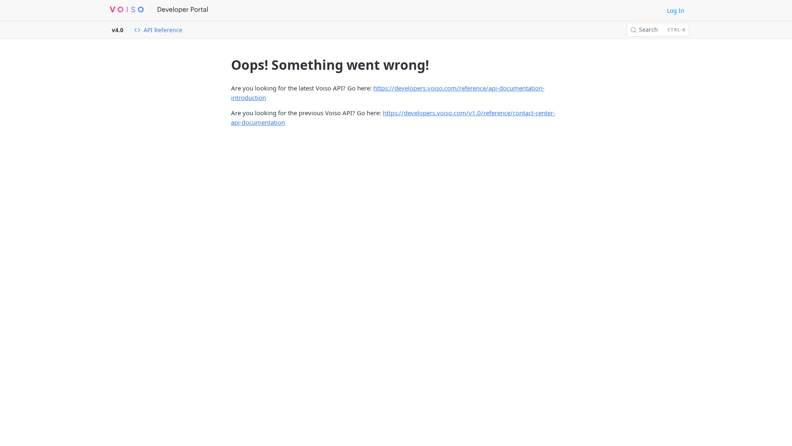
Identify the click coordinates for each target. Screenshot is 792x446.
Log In (675, 10)
